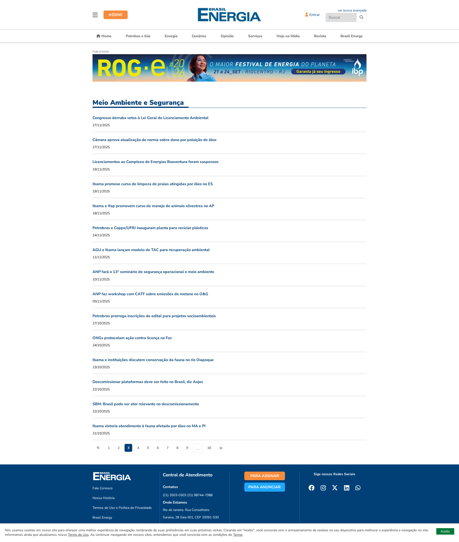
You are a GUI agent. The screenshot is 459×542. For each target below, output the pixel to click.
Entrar (314, 14)
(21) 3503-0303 (174, 495)
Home (105, 36)
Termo (237, 534)
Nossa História (104, 498)
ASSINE (116, 14)
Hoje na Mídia (288, 36)
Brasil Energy (351, 36)
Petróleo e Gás (138, 36)
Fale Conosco (103, 488)
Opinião (227, 36)
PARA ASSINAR (264, 476)
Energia (171, 36)
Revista (320, 36)
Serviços (255, 36)
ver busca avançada (352, 10)
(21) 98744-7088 (200, 495)
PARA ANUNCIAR (264, 487)
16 (209, 448)
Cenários (199, 36)
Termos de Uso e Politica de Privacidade (122, 507)
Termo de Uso (78, 534)
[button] (95, 15)
